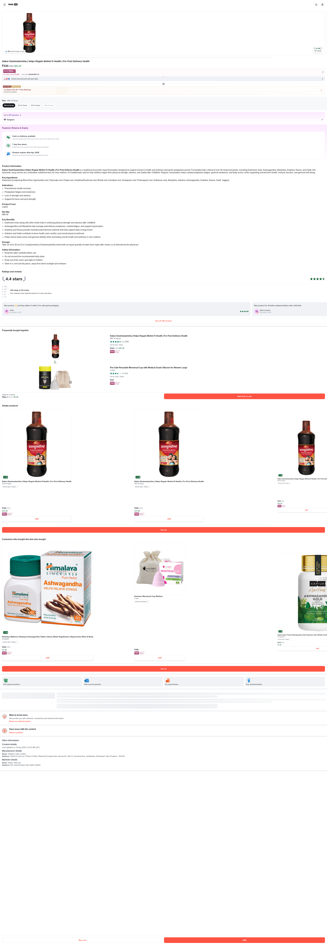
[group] (163, 33)
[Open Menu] (4, 4)
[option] (9, 105)
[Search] (316, 4)
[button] (318, 49)
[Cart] (322, 4)
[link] (13, 4)
